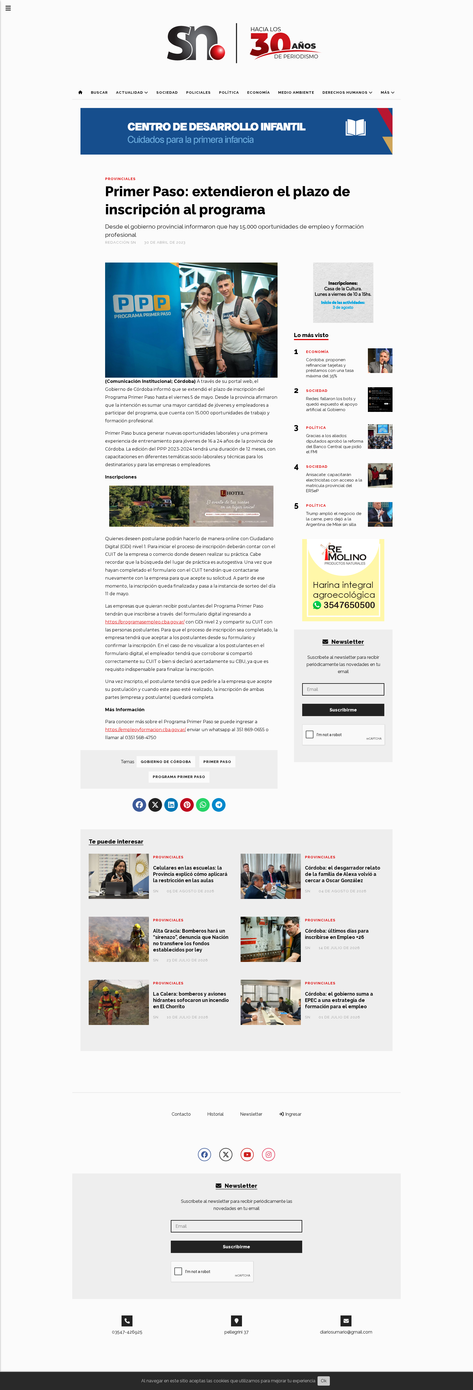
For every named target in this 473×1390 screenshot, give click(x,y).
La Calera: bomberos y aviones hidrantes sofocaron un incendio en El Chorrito (191, 1000)
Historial (215, 1114)
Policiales (198, 92)
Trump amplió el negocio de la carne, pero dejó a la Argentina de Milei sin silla (333, 519)
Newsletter (347, 641)
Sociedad (167, 92)
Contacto (181, 1114)
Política (229, 92)
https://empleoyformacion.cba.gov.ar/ (145, 729)
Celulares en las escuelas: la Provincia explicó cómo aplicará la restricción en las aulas (190, 874)
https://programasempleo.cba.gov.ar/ (144, 622)
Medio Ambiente (296, 92)
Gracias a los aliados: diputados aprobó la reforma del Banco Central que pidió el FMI (334, 443)
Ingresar (292, 1114)
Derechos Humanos (345, 92)
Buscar (99, 92)
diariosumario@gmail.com (346, 1332)
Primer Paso (217, 762)
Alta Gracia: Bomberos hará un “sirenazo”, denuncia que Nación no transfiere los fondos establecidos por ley (190, 940)
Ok (324, 1380)
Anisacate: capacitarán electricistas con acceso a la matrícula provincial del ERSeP (334, 482)
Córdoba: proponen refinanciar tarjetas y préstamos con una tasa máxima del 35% (330, 367)
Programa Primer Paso (179, 777)
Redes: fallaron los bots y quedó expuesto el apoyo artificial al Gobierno (331, 404)
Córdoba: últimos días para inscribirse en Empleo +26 (337, 934)
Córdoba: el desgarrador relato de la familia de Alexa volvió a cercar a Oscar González (342, 874)
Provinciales (120, 179)
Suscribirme (343, 710)
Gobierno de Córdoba (166, 762)
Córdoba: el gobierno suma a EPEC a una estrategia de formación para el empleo (339, 1000)
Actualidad (130, 92)
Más (386, 92)
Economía (258, 92)
